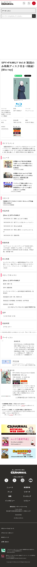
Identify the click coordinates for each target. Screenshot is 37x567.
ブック (10, 492)
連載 (9, 496)
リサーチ (27, 492)
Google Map (18, 514)
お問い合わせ (5, 541)
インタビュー (10, 500)
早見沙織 (16, 361)
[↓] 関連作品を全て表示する (26, 397)
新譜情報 (27, 487)
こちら (23, 405)
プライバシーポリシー (7, 533)
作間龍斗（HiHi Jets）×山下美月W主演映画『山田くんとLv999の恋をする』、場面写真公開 (23, 175)
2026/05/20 (19, 379)
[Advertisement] (18, 39)
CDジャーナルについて (7, 528)
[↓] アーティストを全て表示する (24, 365)
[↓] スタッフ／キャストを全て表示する (22, 307)
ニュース (10, 487)
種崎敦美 (17, 341)
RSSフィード (5, 537)
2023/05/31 (4, 128)
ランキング (27, 496)
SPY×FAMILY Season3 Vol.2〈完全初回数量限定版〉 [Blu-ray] (23, 374)
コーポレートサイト (18, 517)
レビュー (27, 500)
